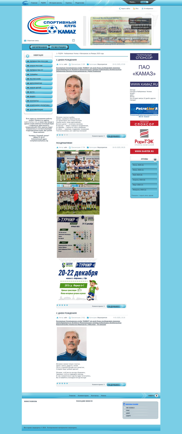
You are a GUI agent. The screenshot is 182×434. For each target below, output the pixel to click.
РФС (128, 410)
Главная (34, 3)
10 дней (146, 98)
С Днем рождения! (66, 60)
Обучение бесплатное (141, 27)
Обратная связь (33, 40)
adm (65, 64)
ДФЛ (128, 413)
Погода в (141, 91)
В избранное (148, 8)
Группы (69, 3)
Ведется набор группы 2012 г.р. (138, 21)
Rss (137, 8)
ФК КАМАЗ (130, 408)
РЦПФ (43, 3)
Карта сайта (125, 8)
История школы (55, 3)
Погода (132, 90)
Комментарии (83, 395)
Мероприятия (102, 64)
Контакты (95, 395)
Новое (103, 395)
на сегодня (134, 98)
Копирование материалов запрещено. (62, 427)
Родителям (80, 3)
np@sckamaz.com (30, 122)
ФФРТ (128, 416)
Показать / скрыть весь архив (142, 195)
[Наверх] (150, 397)
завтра (140, 98)
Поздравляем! (64, 143)
